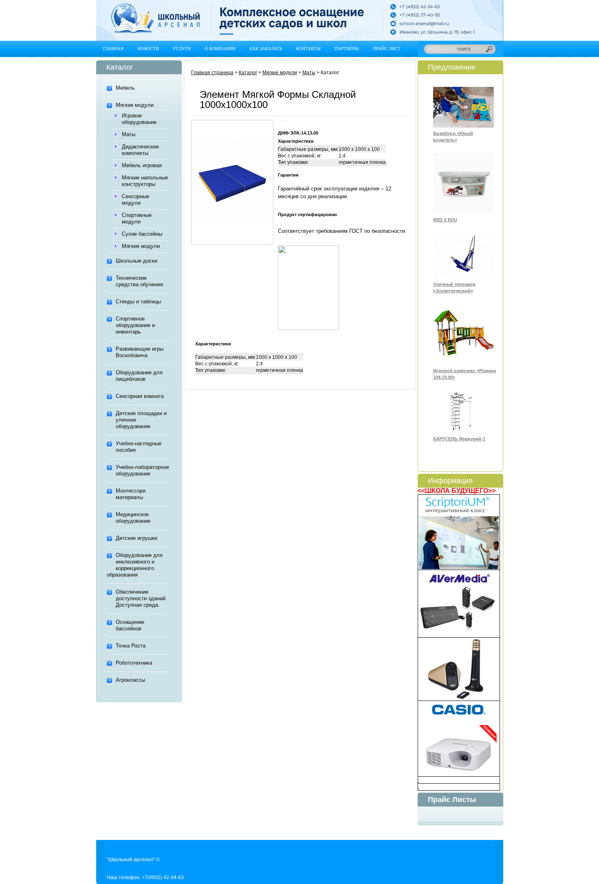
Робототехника (134, 663)
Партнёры (347, 48)
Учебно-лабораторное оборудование (142, 470)
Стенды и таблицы (138, 301)
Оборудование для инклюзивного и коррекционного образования (135, 565)
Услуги (182, 48)
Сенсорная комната (140, 396)
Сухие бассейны (142, 234)
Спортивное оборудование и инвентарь (135, 325)
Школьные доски (136, 261)
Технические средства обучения (139, 281)
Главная (113, 48)
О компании (220, 48)
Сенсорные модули (135, 199)
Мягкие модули (135, 105)
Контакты (308, 48)
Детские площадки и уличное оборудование (141, 419)
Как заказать (265, 48)
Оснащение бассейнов (130, 625)
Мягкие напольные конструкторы (145, 181)
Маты (128, 134)
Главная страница (212, 72)
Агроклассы (130, 680)
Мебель (125, 88)
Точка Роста (130, 646)
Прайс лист (387, 48)
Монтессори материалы (130, 494)
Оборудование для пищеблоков (139, 375)
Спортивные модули (137, 218)
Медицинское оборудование (133, 517)
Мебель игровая (142, 165)
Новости (148, 48)
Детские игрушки (136, 538)
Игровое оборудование (139, 119)
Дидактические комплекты (140, 150)
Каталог (248, 72)
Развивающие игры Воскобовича (139, 352)
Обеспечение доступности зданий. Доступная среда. (141, 598)
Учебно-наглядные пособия (138, 446)
